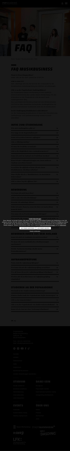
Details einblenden (35, 231)
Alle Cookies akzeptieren (28, 228)
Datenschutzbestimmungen (47, 225)
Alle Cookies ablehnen (43, 228)
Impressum (63, 225)
